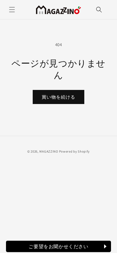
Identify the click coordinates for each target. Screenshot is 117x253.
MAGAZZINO (48, 151)
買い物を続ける (58, 97)
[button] (12, 9)
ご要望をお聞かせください (58, 246)
